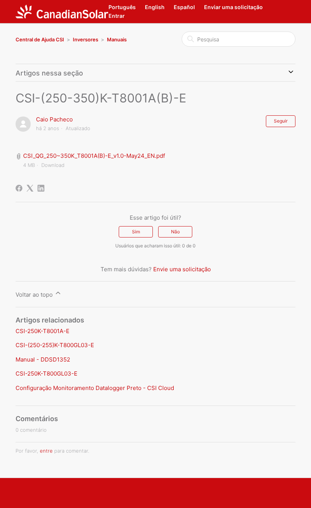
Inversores (85, 39)
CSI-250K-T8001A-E (42, 331)
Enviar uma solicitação (233, 7)
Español (184, 7)
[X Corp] (30, 188)
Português (122, 7)
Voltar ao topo (35, 294)
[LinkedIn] (41, 188)
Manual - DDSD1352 (43, 359)
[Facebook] (19, 188)
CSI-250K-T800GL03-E (46, 373)
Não (175, 231)
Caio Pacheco (54, 119)
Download (52, 165)
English (155, 7)
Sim (136, 231)
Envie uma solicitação (182, 269)
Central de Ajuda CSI (40, 39)
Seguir (280, 121)
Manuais (117, 39)
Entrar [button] (116, 16)
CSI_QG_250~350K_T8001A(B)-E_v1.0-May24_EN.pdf (94, 155)
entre (46, 451)
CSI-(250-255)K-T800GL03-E (55, 345)
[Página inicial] (62, 12)
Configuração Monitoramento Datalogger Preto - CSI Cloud (95, 388)
